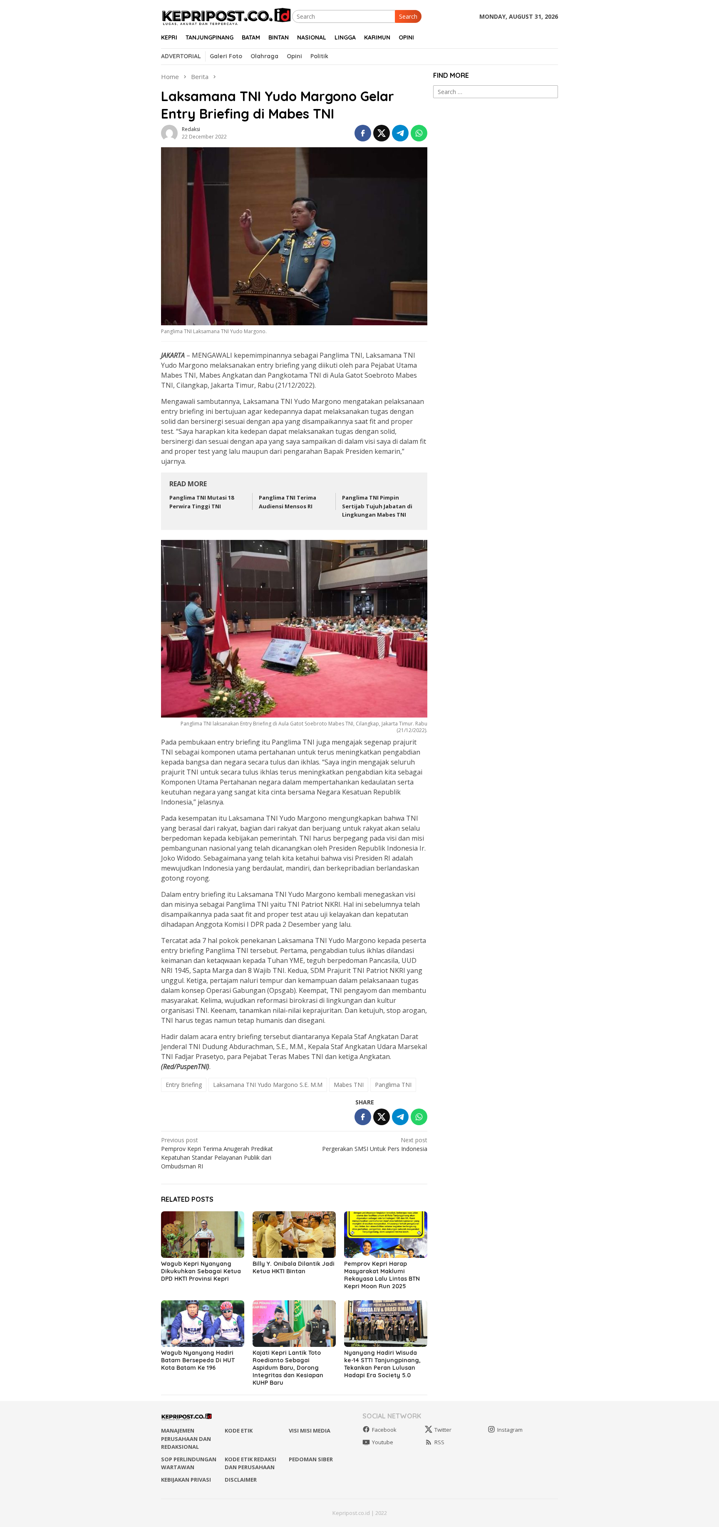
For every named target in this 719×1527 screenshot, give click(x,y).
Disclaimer (241, 1479)
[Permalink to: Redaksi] (169, 132)
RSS (439, 1442)
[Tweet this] (381, 133)
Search (408, 16)
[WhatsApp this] (419, 133)
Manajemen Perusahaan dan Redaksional (186, 1438)
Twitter (442, 1429)
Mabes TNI (349, 1085)
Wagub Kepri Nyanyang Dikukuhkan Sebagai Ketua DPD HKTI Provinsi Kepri (201, 1271)
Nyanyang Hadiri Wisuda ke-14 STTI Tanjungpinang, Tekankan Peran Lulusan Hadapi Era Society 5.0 (382, 1364)
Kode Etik (239, 1430)
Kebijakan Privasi (186, 1479)
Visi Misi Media (309, 1430)
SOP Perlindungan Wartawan (188, 1463)
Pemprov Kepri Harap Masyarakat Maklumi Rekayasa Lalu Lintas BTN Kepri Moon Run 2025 (382, 1275)
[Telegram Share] (400, 133)
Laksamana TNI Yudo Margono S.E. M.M (267, 1085)
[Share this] (363, 133)
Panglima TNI (393, 1085)
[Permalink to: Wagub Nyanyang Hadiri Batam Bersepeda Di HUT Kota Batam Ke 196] (202, 1323)
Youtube (382, 1442)
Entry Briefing (184, 1085)
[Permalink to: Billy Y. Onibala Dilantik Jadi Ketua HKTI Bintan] (294, 1234)
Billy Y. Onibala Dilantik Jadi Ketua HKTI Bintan (294, 1267)
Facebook (384, 1429)
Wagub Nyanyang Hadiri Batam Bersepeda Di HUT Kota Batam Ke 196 (198, 1360)
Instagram (510, 1429)
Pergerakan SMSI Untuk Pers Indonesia (374, 1144)
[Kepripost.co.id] (226, 16)
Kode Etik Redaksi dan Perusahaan (250, 1463)
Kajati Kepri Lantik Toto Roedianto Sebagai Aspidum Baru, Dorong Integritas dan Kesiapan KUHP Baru (288, 1367)
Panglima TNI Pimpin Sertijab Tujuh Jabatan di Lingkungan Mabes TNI (377, 506)
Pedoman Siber (311, 1459)
